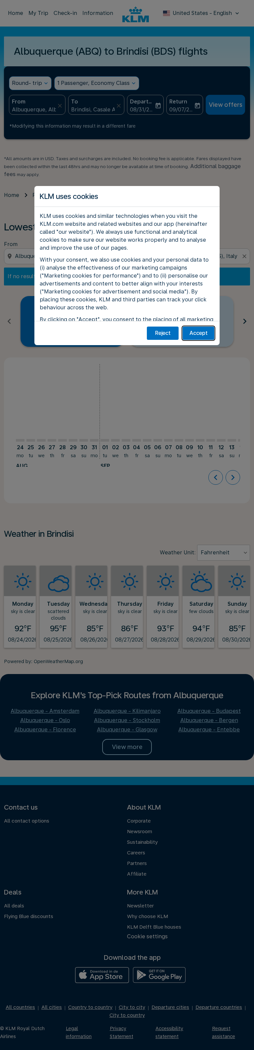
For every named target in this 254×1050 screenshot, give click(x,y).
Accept (199, 333)
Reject (163, 333)
